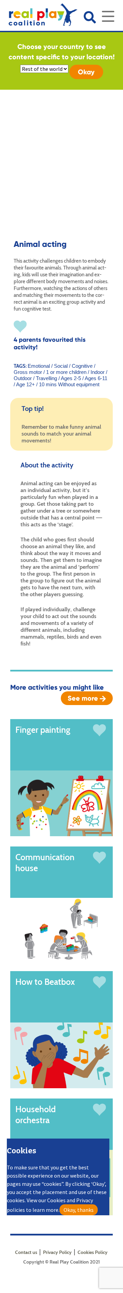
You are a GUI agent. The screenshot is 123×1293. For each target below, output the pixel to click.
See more (84, 698)
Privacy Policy (57, 1252)
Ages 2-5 (71, 378)
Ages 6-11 (96, 378)
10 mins (48, 384)
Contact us (26, 1252)
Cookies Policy (93, 1252)
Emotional (39, 366)
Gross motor (28, 372)
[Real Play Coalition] (38, 13)
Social (61, 366)
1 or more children (66, 372)
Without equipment (78, 384)
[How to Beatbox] (61, 1054)
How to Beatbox (45, 982)
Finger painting (42, 730)
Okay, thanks (79, 1209)
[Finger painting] (61, 802)
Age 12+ (25, 384)
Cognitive (83, 366)
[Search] (89, 17)
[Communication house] (61, 928)
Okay (86, 72)
